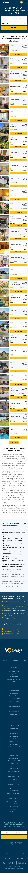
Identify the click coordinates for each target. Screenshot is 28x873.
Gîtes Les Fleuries (14, 205)
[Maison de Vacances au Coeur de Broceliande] (4, 327)
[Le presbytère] (4, 129)
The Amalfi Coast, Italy (14, 714)
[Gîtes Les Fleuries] (4, 208)
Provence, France (14, 695)
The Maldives (14, 809)
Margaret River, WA (14, 790)
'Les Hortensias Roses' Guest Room (15, 86)
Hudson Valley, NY (14, 739)
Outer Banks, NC (14, 736)
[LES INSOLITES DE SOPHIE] (4, 156)
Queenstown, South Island (14, 803)
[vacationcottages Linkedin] (22, 859)
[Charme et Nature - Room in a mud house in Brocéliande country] (4, 195)
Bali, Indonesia (14, 806)
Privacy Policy (9, 844)
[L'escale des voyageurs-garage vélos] (4, 63)
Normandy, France (14, 690)
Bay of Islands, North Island (14, 801)
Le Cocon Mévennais (14, 231)
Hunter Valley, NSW (14, 798)
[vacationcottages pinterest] (9, 859)
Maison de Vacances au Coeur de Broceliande (15, 324)
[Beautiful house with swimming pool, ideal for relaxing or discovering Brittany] (4, 274)
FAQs (14, 681)
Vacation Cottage (11, 868)
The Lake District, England (14, 698)
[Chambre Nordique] (4, 103)
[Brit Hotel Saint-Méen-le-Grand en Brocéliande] (4, 76)
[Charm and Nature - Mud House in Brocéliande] (4, 116)
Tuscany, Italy (14, 693)
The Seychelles (14, 811)
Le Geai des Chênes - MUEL (15, 403)
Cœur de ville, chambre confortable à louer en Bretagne (15, 178)
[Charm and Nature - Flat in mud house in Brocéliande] (4, 300)
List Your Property (14, 676)
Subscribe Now (14, 837)
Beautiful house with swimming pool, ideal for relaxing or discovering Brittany (15, 271)
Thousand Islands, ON (14, 766)
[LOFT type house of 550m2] (4, 433)
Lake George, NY (14, 744)
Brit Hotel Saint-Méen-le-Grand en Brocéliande (15, 73)
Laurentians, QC (14, 763)
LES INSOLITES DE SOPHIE (14, 152)
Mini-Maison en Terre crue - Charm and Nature (16, 47)
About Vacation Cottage (14, 679)
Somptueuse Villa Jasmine (16, 257)
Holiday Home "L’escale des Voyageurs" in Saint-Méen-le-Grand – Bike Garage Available (15, 218)
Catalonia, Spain (14, 709)
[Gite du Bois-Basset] (4, 380)
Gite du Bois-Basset (14, 377)
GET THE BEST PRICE (18, 54)
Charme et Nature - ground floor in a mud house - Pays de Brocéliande (15, 139)
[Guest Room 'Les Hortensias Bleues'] (4, 169)
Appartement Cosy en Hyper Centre (15, 364)
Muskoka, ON (14, 755)
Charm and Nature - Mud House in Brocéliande (15, 113)
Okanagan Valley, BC (14, 760)
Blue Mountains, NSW (14, 796)
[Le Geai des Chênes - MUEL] (4, 406)
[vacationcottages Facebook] (5, 859)
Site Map (19, 866)
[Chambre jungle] (4, 340)
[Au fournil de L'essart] (4, 287)
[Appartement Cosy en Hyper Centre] (4, 367)
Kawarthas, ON (14, 774)
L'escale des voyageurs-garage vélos (15, 60)
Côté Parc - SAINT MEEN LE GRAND (15, 416)
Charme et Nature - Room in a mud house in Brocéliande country (16, 192)
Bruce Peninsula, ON (14, 776)
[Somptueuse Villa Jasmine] (4, 261)
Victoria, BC (14, 779)
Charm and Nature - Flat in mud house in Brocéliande (15, 297)
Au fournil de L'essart (15, 284)
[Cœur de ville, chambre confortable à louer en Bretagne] (4, 182)
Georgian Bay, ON (14, 758)
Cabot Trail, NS (14, 768)
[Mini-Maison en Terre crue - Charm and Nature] (4, 50)
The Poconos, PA (14, 733)
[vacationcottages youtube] (17, 859)
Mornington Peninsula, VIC (14, 793)
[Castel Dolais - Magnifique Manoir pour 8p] (4, 314)
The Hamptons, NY (14, 725)
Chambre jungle (13, 337)
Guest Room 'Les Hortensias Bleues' (14, 165)
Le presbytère (13, 126)
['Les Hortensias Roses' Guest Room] (4, 90)
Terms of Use (18, 844)
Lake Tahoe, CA (14, 731)
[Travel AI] (8, 863)
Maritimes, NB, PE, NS (14, 771)
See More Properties (14, 442)
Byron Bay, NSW (14, 788)
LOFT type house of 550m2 (14, 429)
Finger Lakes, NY (14, 741)
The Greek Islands (14, 711)
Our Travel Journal (14, 671)
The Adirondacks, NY (14, 723)
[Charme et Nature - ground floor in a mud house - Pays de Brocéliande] (4, 142)
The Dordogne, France (14, 706)
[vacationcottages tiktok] (13, 859)
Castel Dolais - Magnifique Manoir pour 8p (15, 310)
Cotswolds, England (14, 701)
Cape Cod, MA (14, 728)
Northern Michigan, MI (14, 746)
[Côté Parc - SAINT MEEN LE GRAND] (4, 420)
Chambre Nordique (14, 99)
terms (15, 866)
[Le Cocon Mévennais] (4, 234)
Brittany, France (14, 703)
